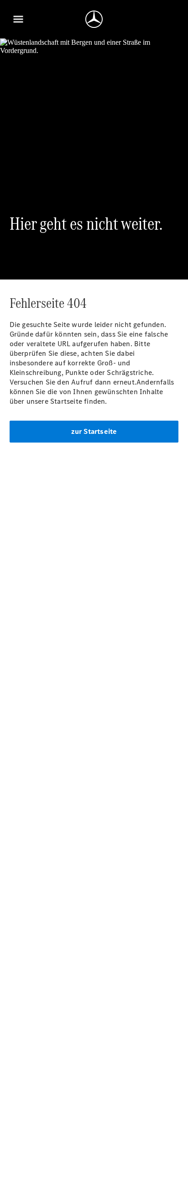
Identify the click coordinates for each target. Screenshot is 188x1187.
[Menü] (18, 19)
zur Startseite (94, 431)
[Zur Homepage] (94, 19)
